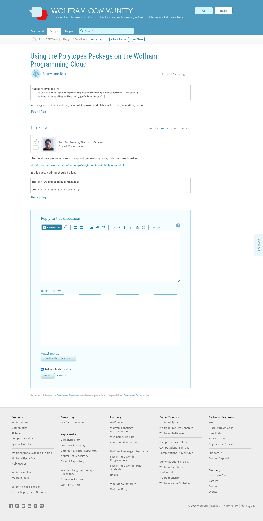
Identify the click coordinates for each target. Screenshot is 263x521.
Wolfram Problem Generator (176, 428)
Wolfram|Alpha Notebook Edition (32, 453)
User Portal (216, 433)
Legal (214, 505)
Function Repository (73, 445)
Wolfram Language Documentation (121, 429)
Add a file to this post (58, 358)
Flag (43, 111)
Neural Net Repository (74, 456)
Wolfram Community (123, 483)
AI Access (17, 433)
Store (212, 422)
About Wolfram (218, 475)
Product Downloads (221, 428)
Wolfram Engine (21, 472)
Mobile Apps (19, 463)
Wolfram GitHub (71, 484)
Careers (213, 481)
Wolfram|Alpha (168, 422)
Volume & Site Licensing (26, 487)
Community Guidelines (68, 395)
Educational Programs (123, 442)
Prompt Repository (72, 461)
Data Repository (71, 440)
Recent (186, 128)
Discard (63, 375)
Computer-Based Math (173, 442)
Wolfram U (116, 422)
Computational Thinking (174, 447)
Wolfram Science (169, 478)
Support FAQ (216, 453)
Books (114, 475)
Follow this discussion (58, 369)
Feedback (259, 245)
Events (213, 491)
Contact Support (219, 458)
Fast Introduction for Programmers (123, 458)
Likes (176, 128)
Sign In (223, 10)
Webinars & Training (122, 437)
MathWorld (166, 472)
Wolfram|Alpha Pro (23, 458)
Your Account (217, 438)
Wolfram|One (20, 422)
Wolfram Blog (118, 489)
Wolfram (202, 505)
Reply (34, 111)
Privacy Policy (229, 505)
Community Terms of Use (136, 395)
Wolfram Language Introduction (129, 451)
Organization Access (221, 444)
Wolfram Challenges (171, 433)
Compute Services (22, 438)
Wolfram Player (21, 478)
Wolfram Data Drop (171, 467)
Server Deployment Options (29, 492)
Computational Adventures (176, 453)
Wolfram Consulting (73, 422)
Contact (213, 486)
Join (203, 10)
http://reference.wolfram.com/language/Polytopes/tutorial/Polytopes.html (77, 165)
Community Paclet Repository (79, 450)
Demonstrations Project (174, 461)
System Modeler (21, 444)
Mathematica (19, 428)
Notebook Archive (72, 479)
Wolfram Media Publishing (175, 483)
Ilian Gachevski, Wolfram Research (82, 142)
